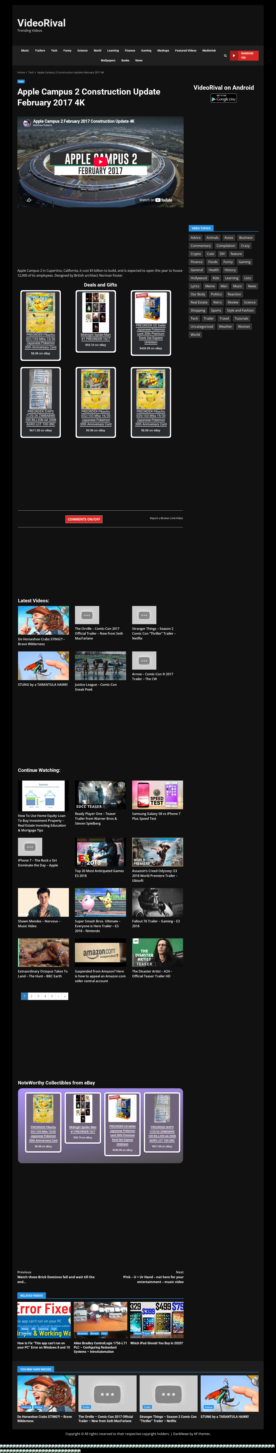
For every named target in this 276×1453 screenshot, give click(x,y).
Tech (54, 50)
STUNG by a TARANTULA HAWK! (43, 684)
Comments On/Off (84, 519)
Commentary (201, 245)
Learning (113, 50)
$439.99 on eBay (151, 348)
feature (236, 254)
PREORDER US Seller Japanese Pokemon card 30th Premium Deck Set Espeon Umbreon (151, 333)
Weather (225, 326)
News (138, 60)
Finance (130, 50)
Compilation (226, 245)
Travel (224, 318)
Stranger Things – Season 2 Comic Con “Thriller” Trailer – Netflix (154, 633)
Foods (213, 262)
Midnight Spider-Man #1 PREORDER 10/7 (96, 337)
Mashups (163, 50)
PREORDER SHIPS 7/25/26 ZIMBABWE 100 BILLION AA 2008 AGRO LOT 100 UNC (40, 418)
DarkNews (181, 1434)
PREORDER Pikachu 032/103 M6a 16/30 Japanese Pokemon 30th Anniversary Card (96, 418)
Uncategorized (202, 326)
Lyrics (195, 286)
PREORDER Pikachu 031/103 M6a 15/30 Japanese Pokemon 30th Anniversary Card (40, 341)
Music (25, 50)
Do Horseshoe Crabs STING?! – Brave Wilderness (46, 1393)
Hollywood (199, 278)
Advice (25, 1328)
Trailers (40, 50)
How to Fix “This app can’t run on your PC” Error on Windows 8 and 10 (44, 1320)
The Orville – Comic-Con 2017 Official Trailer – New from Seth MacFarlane (99, 633)
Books (125, 60)
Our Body (198, 294)
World (97, 50)
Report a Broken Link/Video (166, 518)
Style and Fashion (240, 310)
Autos (228, 237)
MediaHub (209, 50)
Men (224, 286)
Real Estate (199, 302)
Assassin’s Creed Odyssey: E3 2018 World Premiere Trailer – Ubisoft (155, 876)
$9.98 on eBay (95, 430)
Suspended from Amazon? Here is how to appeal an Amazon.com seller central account (100, 976)
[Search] (225, 56)
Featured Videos (185, 50)
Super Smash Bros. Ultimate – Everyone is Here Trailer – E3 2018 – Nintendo (97, 926)
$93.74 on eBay (95, 345)
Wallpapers (108, 60)
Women (244, 326)
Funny (67, 50)
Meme (210, 286)
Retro (217, 302)
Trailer (209, 318)
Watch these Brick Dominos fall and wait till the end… (56, 1277)
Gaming (146, 50)
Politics (216, 294)
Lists (247, 278)
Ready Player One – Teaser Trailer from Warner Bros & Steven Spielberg (96, 818)
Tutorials (26, 1333)
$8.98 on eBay (40, 353)
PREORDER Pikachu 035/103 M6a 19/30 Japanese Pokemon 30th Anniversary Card (151, 418)
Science (82, 50)
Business (82, 1333)
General (197, 270)
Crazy (245, 245)
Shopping (198, 310)
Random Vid (247, 55)
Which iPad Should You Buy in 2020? (157, 1320)
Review (94, 1333)
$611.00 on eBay (40, 430)
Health (214, 270)
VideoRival (41, 23)
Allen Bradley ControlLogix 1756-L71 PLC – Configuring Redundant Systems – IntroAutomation (100, 1320)
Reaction (234, 294)
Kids (216, 278)
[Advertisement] (193, 23)
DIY (33, 1328)
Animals (212, 237)
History (230, 270)
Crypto (196, 254)
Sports (216, 310)
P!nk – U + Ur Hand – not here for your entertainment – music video (153, 1277)
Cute (210, 254)
